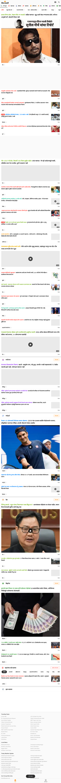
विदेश (3, 206)
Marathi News (4, 731)
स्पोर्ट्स (3, 470)
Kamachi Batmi (4, 727)
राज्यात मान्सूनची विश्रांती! (34, 757)
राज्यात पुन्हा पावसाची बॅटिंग (6, 765)
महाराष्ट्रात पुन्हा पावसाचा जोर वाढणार (36, 765)
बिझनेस (3, 638)
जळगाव (42, 671)
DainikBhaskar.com (5, 778)
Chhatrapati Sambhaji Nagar (36, 744)
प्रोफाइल (45, 781)
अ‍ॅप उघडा (30, 776)
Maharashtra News (5, 744)
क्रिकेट (3, 122)
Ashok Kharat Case (34, 726)
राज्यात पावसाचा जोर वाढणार (35, 763)
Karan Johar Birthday (35, 735)
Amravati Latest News (35, 750)
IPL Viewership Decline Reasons (8, 718)
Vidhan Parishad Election (6, 722)
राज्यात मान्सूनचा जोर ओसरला (6, 757)
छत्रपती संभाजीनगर (6, 327)
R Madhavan (33, 733)
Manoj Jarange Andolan (35, 722)
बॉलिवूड (3, 387)
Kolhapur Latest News (6, 750)
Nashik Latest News (34, 748)
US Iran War (3, 716)
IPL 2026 (3, 733)
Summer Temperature (6, 724)
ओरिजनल (4, 241)
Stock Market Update (6, 720)
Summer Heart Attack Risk (36, 729)
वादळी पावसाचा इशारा (34, 769)
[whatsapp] (56, 64)
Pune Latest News (34, 746)
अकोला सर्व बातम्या (55, 667)
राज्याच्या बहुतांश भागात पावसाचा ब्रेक (36, 759)
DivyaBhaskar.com (34, 778)
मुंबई (3, 98)
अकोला (4, 671)
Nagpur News (4, 748)
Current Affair (33, 727)
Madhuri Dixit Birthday (35, 737)
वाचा (15, 781)
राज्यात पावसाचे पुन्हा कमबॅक (35, 767)
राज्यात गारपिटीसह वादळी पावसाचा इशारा (8, 771)
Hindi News (3, 739)
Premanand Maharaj (5, 735)
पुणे (2, 134)
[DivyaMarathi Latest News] (5, 2)
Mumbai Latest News (6, 746)
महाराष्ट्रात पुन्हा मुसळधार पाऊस (36, 772)
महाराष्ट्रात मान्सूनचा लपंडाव (6, 763)
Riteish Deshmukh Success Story (8, 726)
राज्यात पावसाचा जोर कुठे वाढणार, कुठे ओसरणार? (38, 761)
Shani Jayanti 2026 (34, 724)
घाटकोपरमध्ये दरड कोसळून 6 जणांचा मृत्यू (8, 767)
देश (2, 64)
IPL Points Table (34, 731)
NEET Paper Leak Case (35, 720)
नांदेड (53, 671)
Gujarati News (33, 739)
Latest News (4, 737)
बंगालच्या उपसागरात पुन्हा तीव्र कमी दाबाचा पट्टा (9, 761)
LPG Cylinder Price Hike (35, 716)
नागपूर (3, 218)
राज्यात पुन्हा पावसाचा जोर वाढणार (36, 755)
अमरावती (10, 671)
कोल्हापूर (24, 671)
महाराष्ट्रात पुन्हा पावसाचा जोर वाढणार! (7, 755)
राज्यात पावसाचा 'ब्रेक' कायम (6, 759)
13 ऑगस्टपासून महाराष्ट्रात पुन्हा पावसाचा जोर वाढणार (10, 769)
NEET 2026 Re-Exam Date (7, 729)
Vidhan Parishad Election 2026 (37, 718)
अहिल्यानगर (17, 671)
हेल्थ (3, 268)
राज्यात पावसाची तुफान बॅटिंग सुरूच (7, 772)
